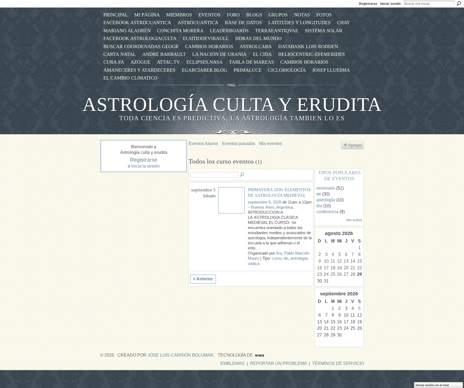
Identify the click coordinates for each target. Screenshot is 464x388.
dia (319, 206)
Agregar (355, 145)
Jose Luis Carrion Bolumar (180, 355)
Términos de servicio (338, 363)
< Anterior (203, 279)
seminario (325, 188)
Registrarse (368, 4)
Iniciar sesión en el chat (432, 385)
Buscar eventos (242, 174)
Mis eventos (270, 143)
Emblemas (232, 363)
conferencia (327, 211)
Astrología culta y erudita (232, 104)
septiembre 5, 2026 (264, 202)
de (286, 258)
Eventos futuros (203, 143)
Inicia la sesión (145, 166)
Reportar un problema (278, 363)
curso (277, 258)
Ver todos (354, 220)
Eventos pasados (238, 143)
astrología (298, 258)
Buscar (459, 3)
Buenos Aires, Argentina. (272, 207)
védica (253, 264)
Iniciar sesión (390, 4)
